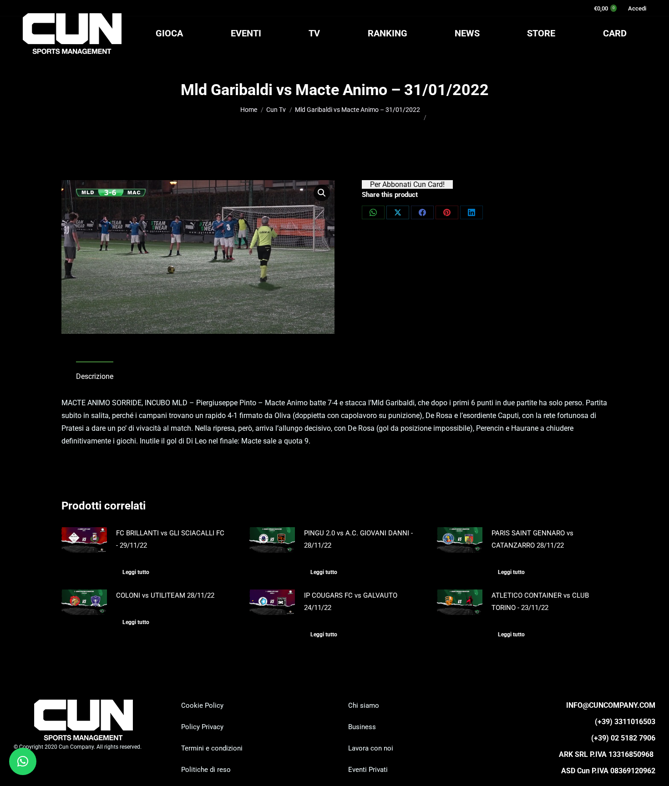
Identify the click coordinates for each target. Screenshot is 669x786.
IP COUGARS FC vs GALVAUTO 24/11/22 (350, 601)
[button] (322, 193)
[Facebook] (422, 212)
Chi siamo (363, 705)
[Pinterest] (447, 212)
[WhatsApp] (373, 212)
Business (362, 727)
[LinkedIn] (471, 212)
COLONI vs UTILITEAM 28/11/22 (165, 595)
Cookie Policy (202, 705)
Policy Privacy (202, 727)
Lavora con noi (370, 748)
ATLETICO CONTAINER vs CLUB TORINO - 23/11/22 (540, 601)
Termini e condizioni (212, 748)
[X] (397, 212)
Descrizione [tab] (94, 376)
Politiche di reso (206, 770)
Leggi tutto (135, 572)
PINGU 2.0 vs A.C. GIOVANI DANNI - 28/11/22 (358, 539)
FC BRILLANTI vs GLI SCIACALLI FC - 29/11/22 (170, 539)
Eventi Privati (368, 770)
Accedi (637, 8)
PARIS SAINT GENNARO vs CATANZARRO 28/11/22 (532, 539)
